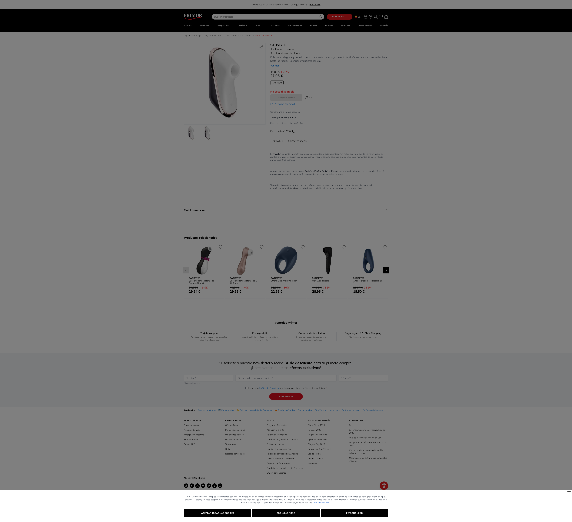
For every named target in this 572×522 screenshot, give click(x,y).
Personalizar (354, 513)
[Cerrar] (569, 493)
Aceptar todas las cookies (217, 513)
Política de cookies (321, 502)
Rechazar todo (286, 513)
